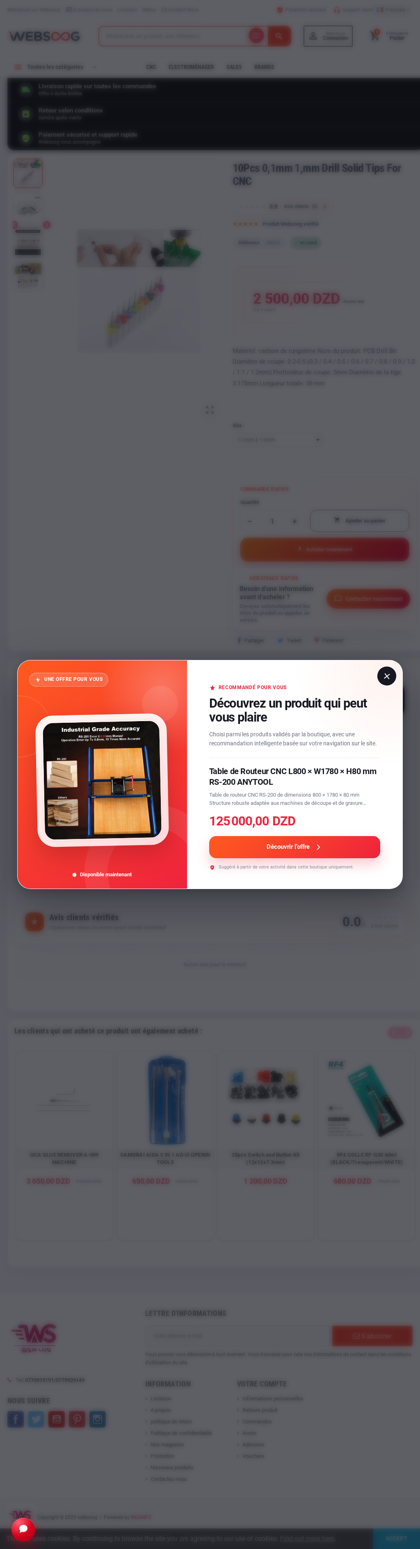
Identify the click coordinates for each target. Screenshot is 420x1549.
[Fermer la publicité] (386, 675)
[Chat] (23, 1530)
